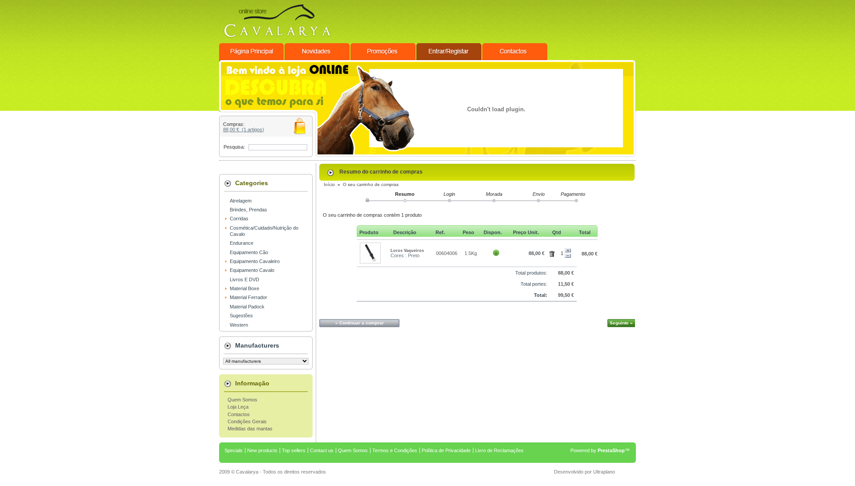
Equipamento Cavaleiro (255, 261)
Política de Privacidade (446, 450)
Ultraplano (604, 471)
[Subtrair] (568, 256)
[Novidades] (317, 58)
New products (262, 450)
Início (329, 184)
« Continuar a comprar (359, 322)
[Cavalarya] (277, 40)
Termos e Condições (394, 450)
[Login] (449, 58)
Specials (233, 450)
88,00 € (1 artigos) (243, 129)
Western (239, 325)
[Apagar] (553, 252)
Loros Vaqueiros (407, 250)
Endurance (241, 243)
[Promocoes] (383, 58)
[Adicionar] (568, 250)
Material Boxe (244, 288)
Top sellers (293, 450)
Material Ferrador (248, 297)
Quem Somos (242, 399)
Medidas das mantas (250, 428)
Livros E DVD (244, 279)
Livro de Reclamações (499, 450)
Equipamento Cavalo (252, 270)
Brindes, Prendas (248, 209)
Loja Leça (238, 406)
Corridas (239, 218)
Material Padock (247, 306)
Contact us (322, 450)
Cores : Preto (405, 255)
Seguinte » (621, 322)
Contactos (239, 414)
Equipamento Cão (249, 252)
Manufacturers (257, 345)
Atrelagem (241, 200)
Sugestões (241, 315)
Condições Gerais (247, 421)
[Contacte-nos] (514, 58)
